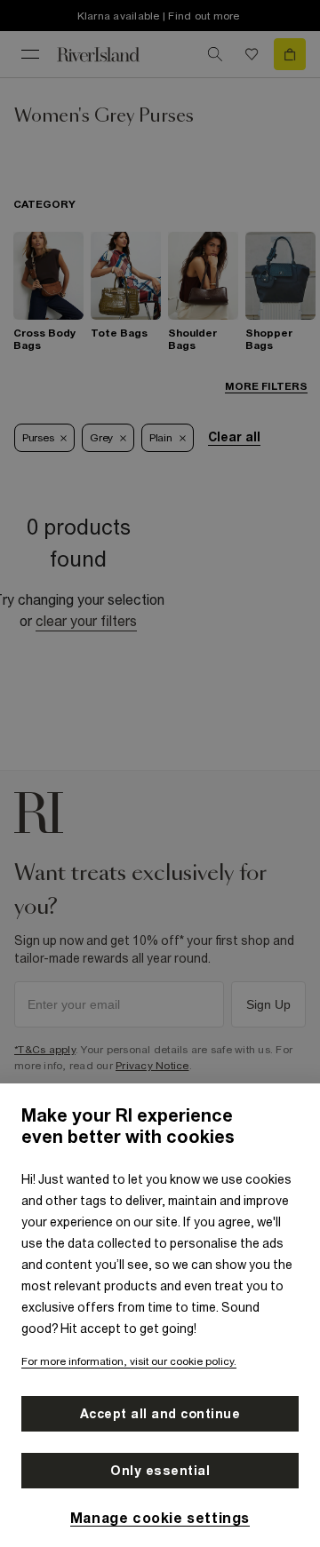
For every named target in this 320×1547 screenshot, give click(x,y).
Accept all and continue (160, 1414)
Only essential (160, 1471)
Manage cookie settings (160, 1518)
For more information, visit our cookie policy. (128, 1361)
